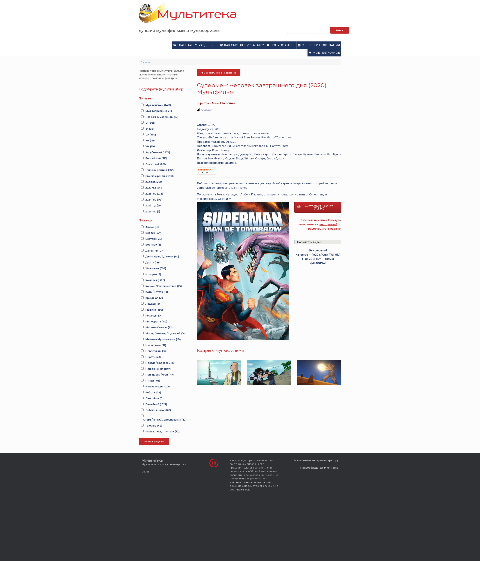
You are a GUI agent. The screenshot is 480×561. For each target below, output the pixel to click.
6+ (150, 128)
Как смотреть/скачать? (244, 45)
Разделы (206, 45)
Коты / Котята (157, 291)
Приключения (158, 368)
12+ (151, 134)
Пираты (153, 356)
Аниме (152, 226)
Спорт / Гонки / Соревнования (164, 419)
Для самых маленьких (162, 116)
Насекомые (156, 345)
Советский (156, 164)
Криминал (154, 297)
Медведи (154, 315)
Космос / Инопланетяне (164, 286)
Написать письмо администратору (316, 460)
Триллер (154, 425)
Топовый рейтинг (160, 169)
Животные (156, 268)
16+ (150, 140)
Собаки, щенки (158, 410)
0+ (150, 122)
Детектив (155, 250)
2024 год (154, 199)
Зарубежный (158, 152)
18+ (150, 146)
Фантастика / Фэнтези (163, 431)
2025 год (153, 205)
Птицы (153, 380)
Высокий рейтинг (160, 175)
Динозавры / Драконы (162, 256)
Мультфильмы (158, 105)
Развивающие (158, 386)
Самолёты (154, 398)
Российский (156, 158)
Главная (184, 45)
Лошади (153, 303)
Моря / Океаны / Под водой (165, 333)
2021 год (154, 181)
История (153, 274)
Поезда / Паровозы (160, 362)
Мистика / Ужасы (159, 327)
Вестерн (154, 238)
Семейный (156, 404)
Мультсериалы (159, 110)
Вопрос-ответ (283, 45)
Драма (153, 262)
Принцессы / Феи (160, 374)
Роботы (153, 392)
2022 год (154, 187)
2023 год (154, 193)
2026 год (153, 211)
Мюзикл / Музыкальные (163, 339)
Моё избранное (326, 52)
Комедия (155, 280)
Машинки (154, 309)
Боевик (153, 232)
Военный (153, 244)
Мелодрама (156, 321)
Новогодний (156, 350)
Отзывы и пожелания (321, 45)
